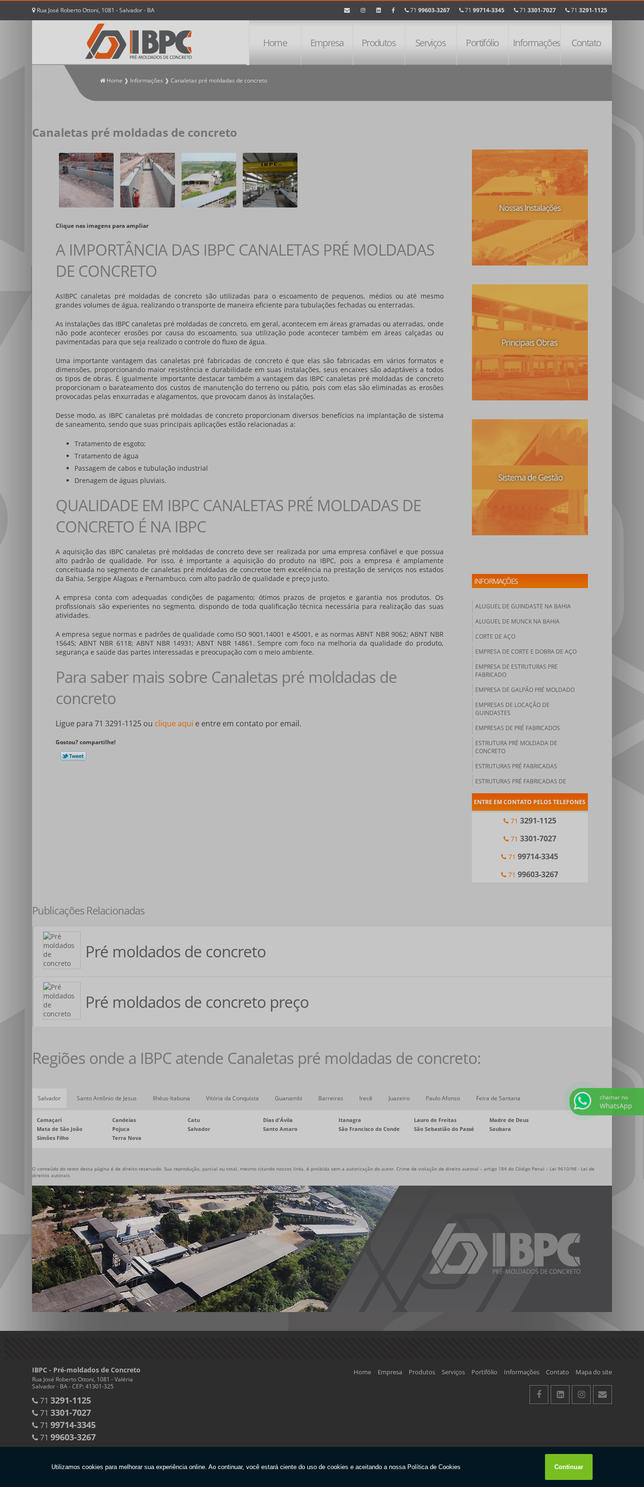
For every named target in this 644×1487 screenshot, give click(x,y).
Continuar (568, 1466)
